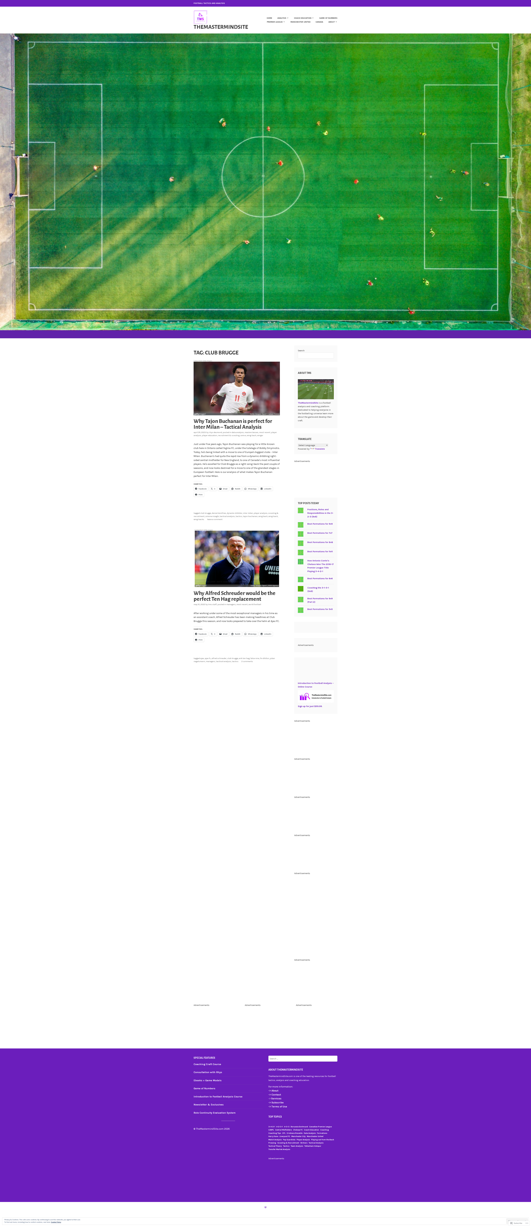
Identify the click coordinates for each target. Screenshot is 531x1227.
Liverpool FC (284, 1136)
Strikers (303, 1143)
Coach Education (311, 1130)
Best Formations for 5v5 (320, 609)
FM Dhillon (264, 658)
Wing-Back (251, 435)
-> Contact (275, 1094)
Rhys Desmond (215, 432)
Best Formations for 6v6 (320, 578)
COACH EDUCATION (302, 18)
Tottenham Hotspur (312, 1146)
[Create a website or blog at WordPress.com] (265, 1207)
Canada (319, 22)
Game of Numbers (204, 1088)
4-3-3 (286, 1127)
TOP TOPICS (275, 1116)
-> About (273, 1090)
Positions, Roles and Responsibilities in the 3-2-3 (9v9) (320, 513)
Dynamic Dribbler (234, 513)
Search (301, 350)
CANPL (271, 1130)
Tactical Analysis (227, 516)
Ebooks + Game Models (208, 1080)
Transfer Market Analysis (279, 1149)
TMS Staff (212, 604)
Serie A (243, 435)
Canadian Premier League (320, 1127)
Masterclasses (251, 432)
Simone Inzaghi (212, 516)
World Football (254, 604)
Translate (320, 449)
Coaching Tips (274, 1133)
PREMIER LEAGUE (275, 22)
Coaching (324, 1130)
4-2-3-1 (279, 1127)
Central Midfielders (283, 1130)
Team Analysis (297, 1146)
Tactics (239, 516)
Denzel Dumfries (219, 513)
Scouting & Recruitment (288, 1143)
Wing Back (263, 516)
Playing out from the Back (322, 1140)
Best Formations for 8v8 (320, 542)
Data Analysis (238, 432)
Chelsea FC (298, 1130)
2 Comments (247, 661)
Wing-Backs (199, 519)
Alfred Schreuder (219, 658)
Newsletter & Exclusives (209, 1104)
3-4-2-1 (271, 1127)
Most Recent (264, 432)
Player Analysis (260, 513)
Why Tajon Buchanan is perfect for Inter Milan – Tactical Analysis (233, 424)
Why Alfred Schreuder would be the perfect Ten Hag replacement (234, 596)
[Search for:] (302, 1058)
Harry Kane (273, 1136)
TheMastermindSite (221, 27)
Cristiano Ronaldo (295, 1133)
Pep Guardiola (289, 1140)
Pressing (272, 1143)
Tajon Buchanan (250, 516)
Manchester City (298, 1136)
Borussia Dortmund (299, 1127)
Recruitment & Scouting (229, 435)
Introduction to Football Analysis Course (218, 1096)
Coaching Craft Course (207, 1064)
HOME (269, 18)
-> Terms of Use (277, 1106)
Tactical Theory (275, 1146)
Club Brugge (205, 513)
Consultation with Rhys (208, 1072)
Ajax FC (208, 658)
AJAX (202, 658)
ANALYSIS (281, 18)
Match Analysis (275, 1140)
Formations (322, 1133)
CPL (283, 1133)
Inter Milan (248, 513)
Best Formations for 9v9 (320, 523)
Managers (231, 604)
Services (276, 1098)
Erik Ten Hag (244, 658)
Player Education (209, 435)
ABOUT (331, 22)
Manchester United (300, 22)
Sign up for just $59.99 (310, 706)
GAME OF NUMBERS (328, 18)
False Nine (254, 658)
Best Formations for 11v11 (320, 551)
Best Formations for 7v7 (319, 533)
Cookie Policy (56, 1222)
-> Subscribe (276, 1102)
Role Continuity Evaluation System (214, 1112)
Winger (260, 435)
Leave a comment (214, 519)
